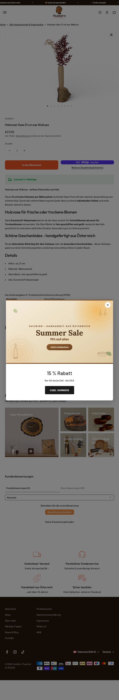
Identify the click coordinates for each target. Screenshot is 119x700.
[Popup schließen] (108, 305)
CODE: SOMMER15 (59, 390)
